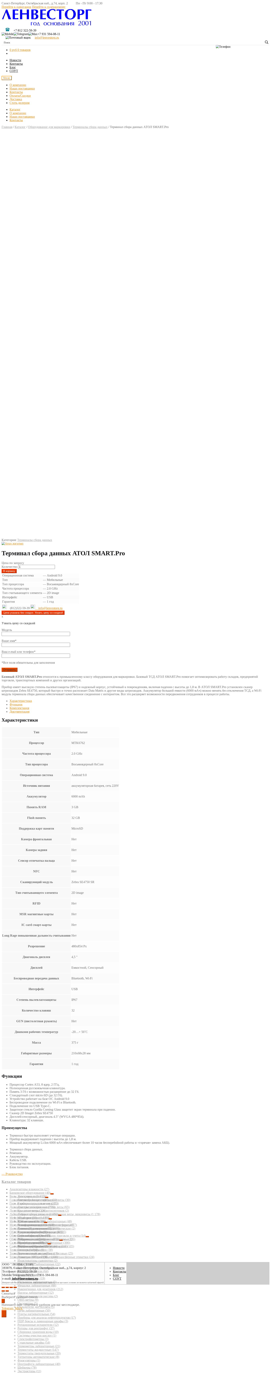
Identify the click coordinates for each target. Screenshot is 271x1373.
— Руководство (12, 1174)
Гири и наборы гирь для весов (34, 1203)
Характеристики (21, 701)
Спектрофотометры (32, 1339)
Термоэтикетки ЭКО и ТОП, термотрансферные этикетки (52, 1257)
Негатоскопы (21, 1228)
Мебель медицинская (27, 1221)
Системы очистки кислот (36, 1335)
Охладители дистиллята (35, 1307)
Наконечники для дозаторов (40, 1289)
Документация (19, 711)
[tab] (139, 701)
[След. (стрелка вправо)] (7, 1291)
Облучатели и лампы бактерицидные (38, 1232)
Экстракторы (29, 1371)
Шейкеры (27, 1367)
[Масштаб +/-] (15, 1287)
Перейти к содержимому (48, 7)
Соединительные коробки (30, 1246)
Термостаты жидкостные (38, 1349)
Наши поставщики (22, 88)
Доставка (16, 99)
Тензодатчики (24, 1250)
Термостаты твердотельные (39, 1353)
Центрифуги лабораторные (38, 1364)
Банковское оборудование (30, 1192)
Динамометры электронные (32, 1207)
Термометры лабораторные (38, 1346)
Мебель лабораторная (29, 1217)
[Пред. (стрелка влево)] (3, 1291)
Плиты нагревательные (36, 1314)
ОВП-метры (27, 1299)
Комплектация (19, 708)
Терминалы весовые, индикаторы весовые (41, 1253)
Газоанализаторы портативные (33, 1200)
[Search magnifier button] (266, 42)
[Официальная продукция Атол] (12, 543)
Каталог (15, 109)
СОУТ (14, 71)
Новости (15, 60)
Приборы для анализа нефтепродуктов (46, 1317)
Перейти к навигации (16, 7)
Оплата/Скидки (20, 95)
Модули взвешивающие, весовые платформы (43, 1225)
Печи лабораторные (33, 1310)
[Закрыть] (3, 1301)
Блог (13, 67)
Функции (16, 704)
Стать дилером (20, 102)
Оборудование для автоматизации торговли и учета (48, 1235)
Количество (9, 566)
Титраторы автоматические (38, 1357)
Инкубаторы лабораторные (38, 1264)
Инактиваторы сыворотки (37, 1260)
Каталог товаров (16, 1182)
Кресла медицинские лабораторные (44, 1221)
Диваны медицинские (34, 1228)
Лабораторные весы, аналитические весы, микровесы (58, 1214)
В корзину (9, 571)
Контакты (16, 63)
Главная (7, 127)
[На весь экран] (11, 1287)
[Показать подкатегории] (52, 1193)
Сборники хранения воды (38, 1332)
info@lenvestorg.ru (47, 37)
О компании (18, 85)
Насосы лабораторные (35, 1292)
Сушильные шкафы (33, 1342)
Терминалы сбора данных (90, 127)
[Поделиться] (7, 1287)
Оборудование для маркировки (49, 127)
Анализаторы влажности (29, 1189)
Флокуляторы (28, 1360)
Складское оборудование (29, 1242)
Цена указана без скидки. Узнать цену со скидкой (33, 612)
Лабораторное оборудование (34, 1214)
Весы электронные (27, 1196)
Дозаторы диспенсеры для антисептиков (39, 1210)
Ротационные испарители (38, 1324)
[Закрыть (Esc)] (3, 1287)
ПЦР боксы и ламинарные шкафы (42, 1321)
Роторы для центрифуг (35, 1328)
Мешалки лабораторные (36, 1285)
